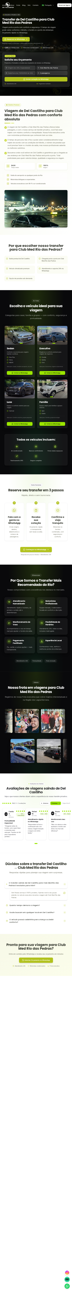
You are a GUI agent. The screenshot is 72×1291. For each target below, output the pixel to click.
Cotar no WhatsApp (21, 373)
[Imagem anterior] (7, 335)
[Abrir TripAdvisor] (67, 1279)
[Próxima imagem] (32, 335)
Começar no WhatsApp (36, 549)
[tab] (19, 343)
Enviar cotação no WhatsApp (37, 79)
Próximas (54, 803)
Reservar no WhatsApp (16, 39)
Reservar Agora (64, 5)
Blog (23, 5)
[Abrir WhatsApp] (67, 1286)
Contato (35, 5)
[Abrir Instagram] (67, 1272)
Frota (18, 5)
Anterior (45, 803)
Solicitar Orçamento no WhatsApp (37, 960)
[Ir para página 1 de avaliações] (36, 843)
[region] (20, 335)
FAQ (29, 5)
